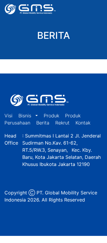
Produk (51, 116)
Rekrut (62, 123)
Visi (8, 116)
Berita (42, 123)
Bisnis (25, 116)
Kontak (82, 123)
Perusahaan (17, 123)
